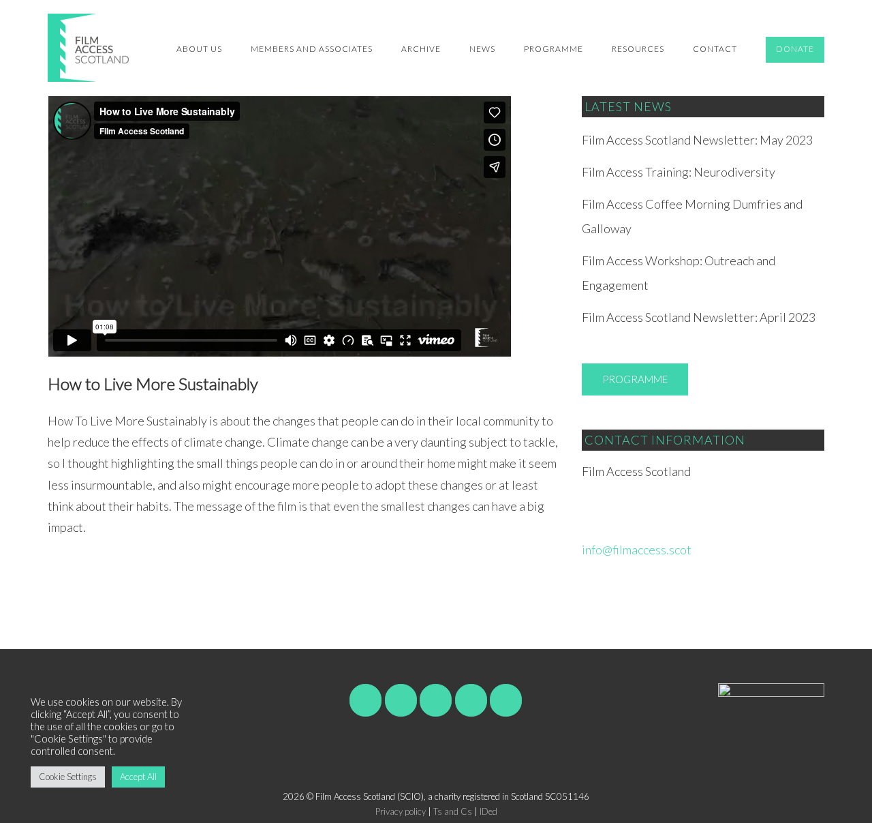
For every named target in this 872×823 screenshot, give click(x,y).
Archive (421, 49)
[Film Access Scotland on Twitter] (436, 700)
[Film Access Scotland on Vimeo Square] (401, 700)
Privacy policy (400, 811)
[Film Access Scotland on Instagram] (471, 700)
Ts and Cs (452, 811)
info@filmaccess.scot (636, 549)
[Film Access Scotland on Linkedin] (506, 700)
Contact (715, 49)
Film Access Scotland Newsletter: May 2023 (697, 139)
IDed (488, 811)
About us (199, 49)
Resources (638, 49)
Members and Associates (312, 49)
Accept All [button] (138, 776)
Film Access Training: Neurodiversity (678, 171)
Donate (795, 49)
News (482, 49)
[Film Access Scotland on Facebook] (365, 700)
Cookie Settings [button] (68, 776)
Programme (553, 49)
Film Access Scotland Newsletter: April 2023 (698, 317)
